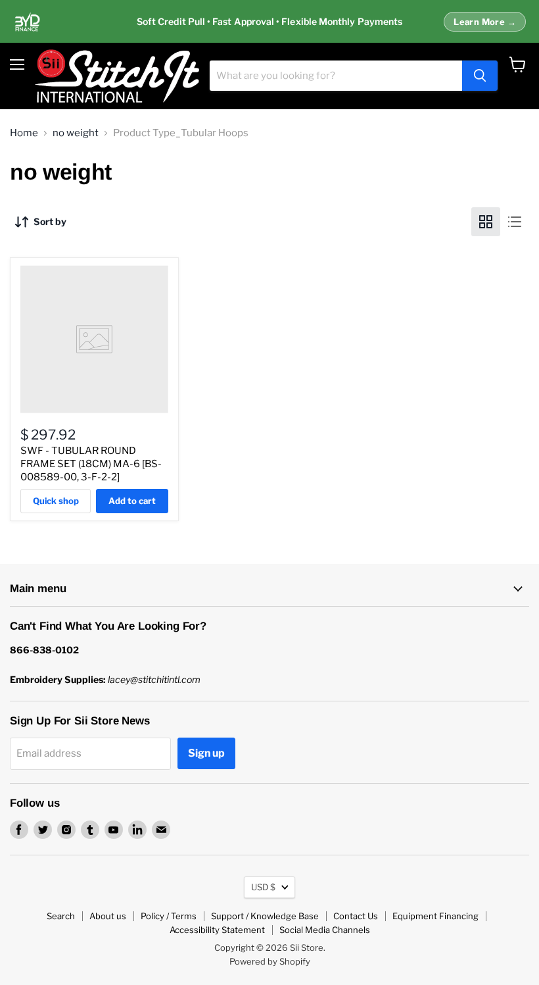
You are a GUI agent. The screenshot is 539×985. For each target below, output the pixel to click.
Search (61, 916)
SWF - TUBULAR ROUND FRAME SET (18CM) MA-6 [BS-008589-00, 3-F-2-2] (91, 463)
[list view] (514, 221)
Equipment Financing (435, 916)
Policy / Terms (169, 916)
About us (107, 916)
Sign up (206, 753)
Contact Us (355, 916)
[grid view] (485, 221)
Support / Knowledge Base (265, 916)
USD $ (263, 887)
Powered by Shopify (269, 961)
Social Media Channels (324, 929)
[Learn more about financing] (269, 21)
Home (24, 133)
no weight (76, 133)
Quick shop (56, 500)
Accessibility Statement (217, 929)
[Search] (480, 76)
